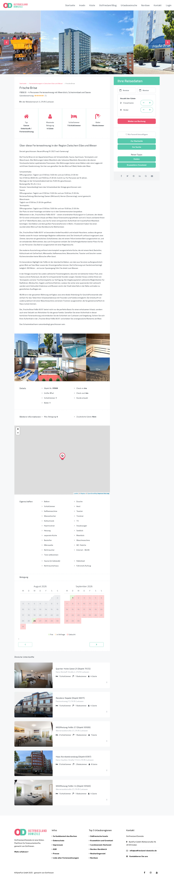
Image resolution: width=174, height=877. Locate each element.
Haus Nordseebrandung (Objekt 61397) (73, 756)
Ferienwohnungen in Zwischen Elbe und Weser (46, 83)
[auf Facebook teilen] (121, 176)
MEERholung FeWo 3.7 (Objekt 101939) (73, 727)
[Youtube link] (157, 872)
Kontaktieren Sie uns (138, 856)
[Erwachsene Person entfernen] (143, 103)
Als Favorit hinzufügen (137, 134)
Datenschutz (58, 840)
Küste (92, 5)
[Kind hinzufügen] (150, 110)
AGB (55, 849)
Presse (56, 853)
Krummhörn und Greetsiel (101, 840)
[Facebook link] (144, 872)
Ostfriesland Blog (108, 5)
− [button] (18, 432)
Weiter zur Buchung (136, 121)
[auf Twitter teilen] (127, 176)
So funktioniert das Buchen (65, 836)
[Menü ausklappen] (106, 682)
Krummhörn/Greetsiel (136, 165)
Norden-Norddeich (98, 849)
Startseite (70, 5)
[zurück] (25, 644)
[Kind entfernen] (143, 110)
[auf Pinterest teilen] (133, 176)
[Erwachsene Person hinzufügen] (150, 103)
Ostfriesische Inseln (99, 836)
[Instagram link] (150, 872)
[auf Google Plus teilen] (146, 176)
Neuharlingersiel (97, 853)
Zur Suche (136, 147)
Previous (6, 42)
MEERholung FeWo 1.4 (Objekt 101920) (73, 786)
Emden (137, 159)
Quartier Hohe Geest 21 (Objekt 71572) (73, 668)
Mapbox (83, 493)
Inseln (82, 5)
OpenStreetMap (92, 493)
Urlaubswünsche (129, 5)
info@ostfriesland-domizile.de (143, 850)
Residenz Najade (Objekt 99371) (70, 698)
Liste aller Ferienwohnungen (66, 858)
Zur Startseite (137, 141)
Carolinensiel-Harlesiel (100, 845)
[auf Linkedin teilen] (140, 176)
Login (168, 5)
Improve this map (103, 493)
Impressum (58, 845)
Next (167, 42)
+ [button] (18, 429)
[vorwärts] (97, 644)
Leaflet (76, 493)
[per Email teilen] (152, 176)
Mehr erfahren (21, 852)
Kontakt (158, 5)
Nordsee (145, 5)
